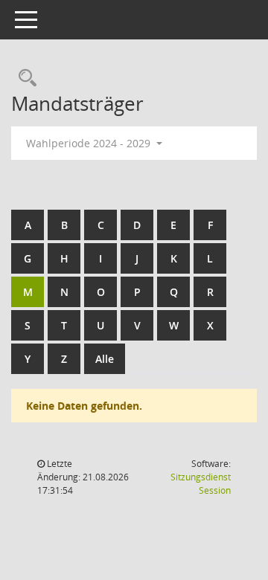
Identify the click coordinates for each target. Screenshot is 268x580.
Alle (104, 359)
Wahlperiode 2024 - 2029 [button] (89, 143)
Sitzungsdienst (200, 484)
